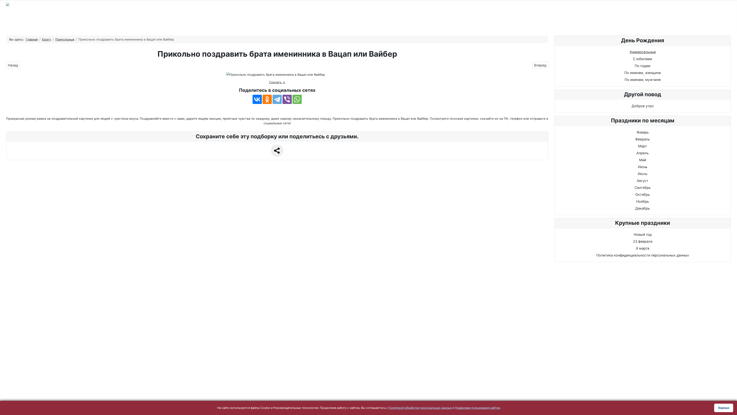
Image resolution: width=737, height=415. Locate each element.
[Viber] (287, 99)
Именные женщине (386, 24)
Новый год (643, 234)
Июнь (642, 167)
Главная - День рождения (222, 24)
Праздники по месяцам (494, 24)
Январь (643, 132)
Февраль (642, 139)
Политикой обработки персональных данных (420, 408)
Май (642, 160)
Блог (533, 24)
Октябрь (642, 195)
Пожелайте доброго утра (438, 24)
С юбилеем (298, 24)
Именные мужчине (339, 24)
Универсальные (643, 52)
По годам (266, 24)
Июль (642, 174)
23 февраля (642, 241)
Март (642, 146)
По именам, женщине (642, 73)
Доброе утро (643, 106)
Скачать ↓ (277, 82)
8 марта (642, 248)
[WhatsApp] (297, 99)
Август (642, 181)
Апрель (642, 153)
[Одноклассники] (267, 99)
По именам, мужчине (643, 80)
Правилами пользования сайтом (477, 408)
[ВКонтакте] (257, 99)
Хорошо (723, 408)
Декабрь (642, 208)
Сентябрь (643, 188)
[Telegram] (277, 99)
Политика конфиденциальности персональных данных (642, 255)
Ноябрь (642, 201)
